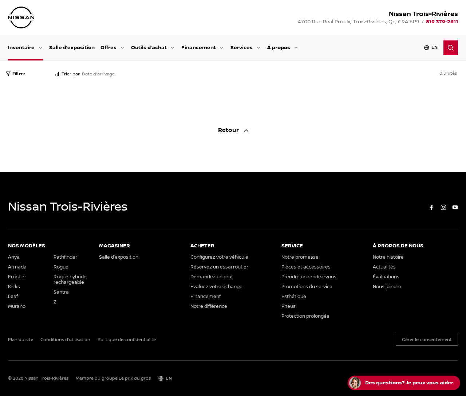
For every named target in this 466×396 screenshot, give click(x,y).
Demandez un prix (211, 277)
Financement (198, 47)
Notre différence (208, 306)
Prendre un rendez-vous (308, 277)
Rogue (61, 267)
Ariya (14, 257)
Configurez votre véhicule (219, 257)
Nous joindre (387, 287)
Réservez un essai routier (219, 267)
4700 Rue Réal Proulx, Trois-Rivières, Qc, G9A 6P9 (358, 21)
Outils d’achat (149, 47)
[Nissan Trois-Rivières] (21, 17)
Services (241, 47)
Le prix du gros (135, 378)
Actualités (384, 267)
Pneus (288, 306)
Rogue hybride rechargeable (70, 279)
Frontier (17, 277)
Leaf (13, 296)
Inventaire (21, 47)
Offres (108, 47)
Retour (229, 130)
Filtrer (18, 74)
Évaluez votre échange (216, 287)
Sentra (61, 292)
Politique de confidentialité (127, 339)
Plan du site (20, 339)
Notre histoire (388, 257)
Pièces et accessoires (306, 267)
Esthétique (293, 296)
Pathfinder (65, 257)
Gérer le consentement (427, 339)
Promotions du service (306, 287)
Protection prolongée (305, 316)
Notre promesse (300, 257)
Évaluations (386, 277)
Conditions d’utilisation (65, 339)
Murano (16, 306)
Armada (17, 267)
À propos (278, 47)
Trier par (71, 74)
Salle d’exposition (72, 47)
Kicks (14, 287)
